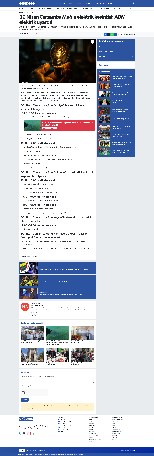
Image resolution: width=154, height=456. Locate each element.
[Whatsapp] (33, 433)
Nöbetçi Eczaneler (66, 418)
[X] (24, 433)
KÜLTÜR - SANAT (94, 435)
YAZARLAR (88, 3)
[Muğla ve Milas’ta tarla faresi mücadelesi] (82, 354)
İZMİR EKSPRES (75, 3)
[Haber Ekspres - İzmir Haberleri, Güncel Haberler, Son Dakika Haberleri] (27, 3)
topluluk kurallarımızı (37, 405)
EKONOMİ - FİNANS (45, 8)
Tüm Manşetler (65, 427)
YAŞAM (114, 437)
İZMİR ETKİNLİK (93, 433)
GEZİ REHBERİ (115, 8)
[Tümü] (132, 65)
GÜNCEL (22, 8)
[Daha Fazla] (115, 34)
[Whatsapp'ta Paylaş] (112, 34)
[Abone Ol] (129, 34)
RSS (23, 450)
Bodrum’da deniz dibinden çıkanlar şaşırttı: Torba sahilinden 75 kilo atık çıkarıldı (57, 342)
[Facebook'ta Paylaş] (105, 34)
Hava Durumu (64, 420)
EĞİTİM (91, 430)
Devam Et (33, 312)
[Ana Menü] (133, 8)
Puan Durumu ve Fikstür (67, 425)
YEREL (114, 424)
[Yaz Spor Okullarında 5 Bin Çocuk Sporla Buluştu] (57, 354)
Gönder (24, 399)
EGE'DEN (100, 3)
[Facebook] (20, 433)
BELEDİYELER (32, 8)
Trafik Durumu (65, 424)
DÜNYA (106, 8)
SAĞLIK (114, 425)
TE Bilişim (132, 450)
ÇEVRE (99, 8)
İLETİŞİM (114, 439)
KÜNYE (110, 3)
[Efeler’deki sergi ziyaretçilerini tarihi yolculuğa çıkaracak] (32, 354)
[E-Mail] (32, 315)
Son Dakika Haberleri (67, 430)
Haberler (22, 12)
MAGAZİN (77, 8)
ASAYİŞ (56, 8)
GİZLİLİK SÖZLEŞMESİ (95, 439)
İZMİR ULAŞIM (116, 433)
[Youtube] (30, 433)
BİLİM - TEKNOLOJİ (89, 8)
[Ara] (134, 3)
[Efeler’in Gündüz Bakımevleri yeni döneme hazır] (82, 332)
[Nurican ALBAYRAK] (25, 306)
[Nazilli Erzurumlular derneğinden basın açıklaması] (32, 332)
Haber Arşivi (64, 431)
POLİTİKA (69, 8)
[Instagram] (35, 315)
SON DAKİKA (60, 3)
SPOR (62, 8)
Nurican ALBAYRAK (37, 305)
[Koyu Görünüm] (131, 8)
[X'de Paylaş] (108, 34)
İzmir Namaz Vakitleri (67, 421)
